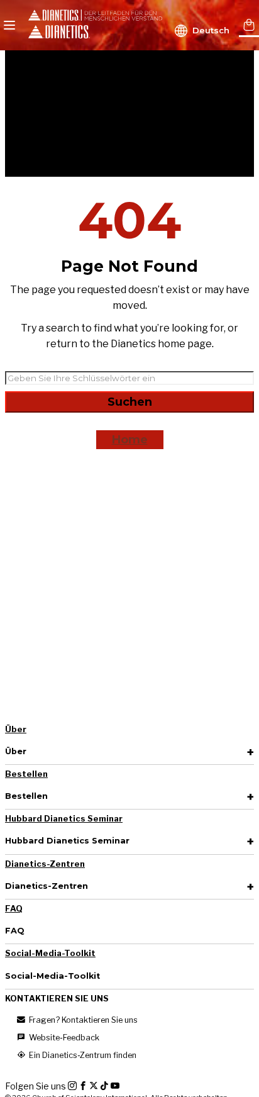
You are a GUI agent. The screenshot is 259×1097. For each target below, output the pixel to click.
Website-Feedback (63, 1037)
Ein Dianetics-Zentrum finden (81, 1055)
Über (15, 729)
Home (130, 440)
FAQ (14, 908)
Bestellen (26, 774)
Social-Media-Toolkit (50, 953)
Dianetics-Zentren (45, 864)
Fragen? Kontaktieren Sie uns (82, 1020)
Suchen (129, 402)
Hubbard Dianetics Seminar (64, 818)
